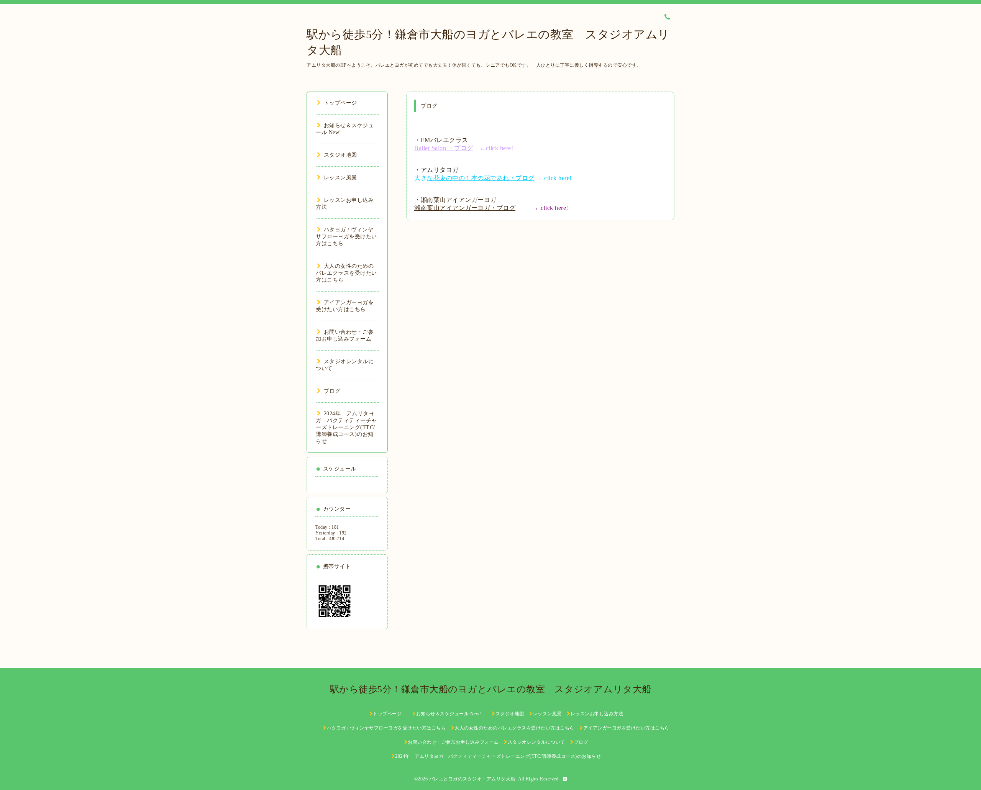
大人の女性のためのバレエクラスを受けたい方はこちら (346, 273)
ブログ (332, 391)
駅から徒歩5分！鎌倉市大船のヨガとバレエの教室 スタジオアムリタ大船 (495, 689)
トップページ (340, 103)
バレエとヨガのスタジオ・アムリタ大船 (472, 779)
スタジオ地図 (340, 155)
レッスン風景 (340, 177)
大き (474, 178)
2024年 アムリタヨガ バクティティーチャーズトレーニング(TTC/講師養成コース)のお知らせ (346, 427)
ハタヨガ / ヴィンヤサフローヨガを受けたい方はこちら (346, 236)
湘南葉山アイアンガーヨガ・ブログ (464, 208)
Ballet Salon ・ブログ (443, 148)
